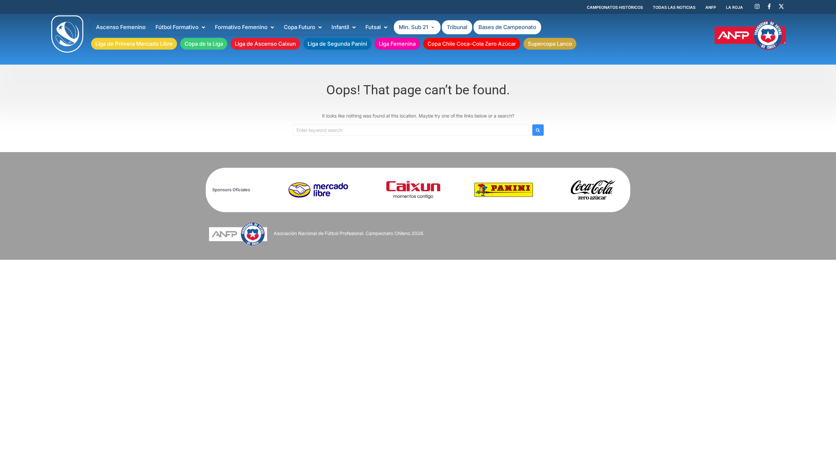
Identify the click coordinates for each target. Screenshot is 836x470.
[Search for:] (410, 130)
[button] (417, 27)
